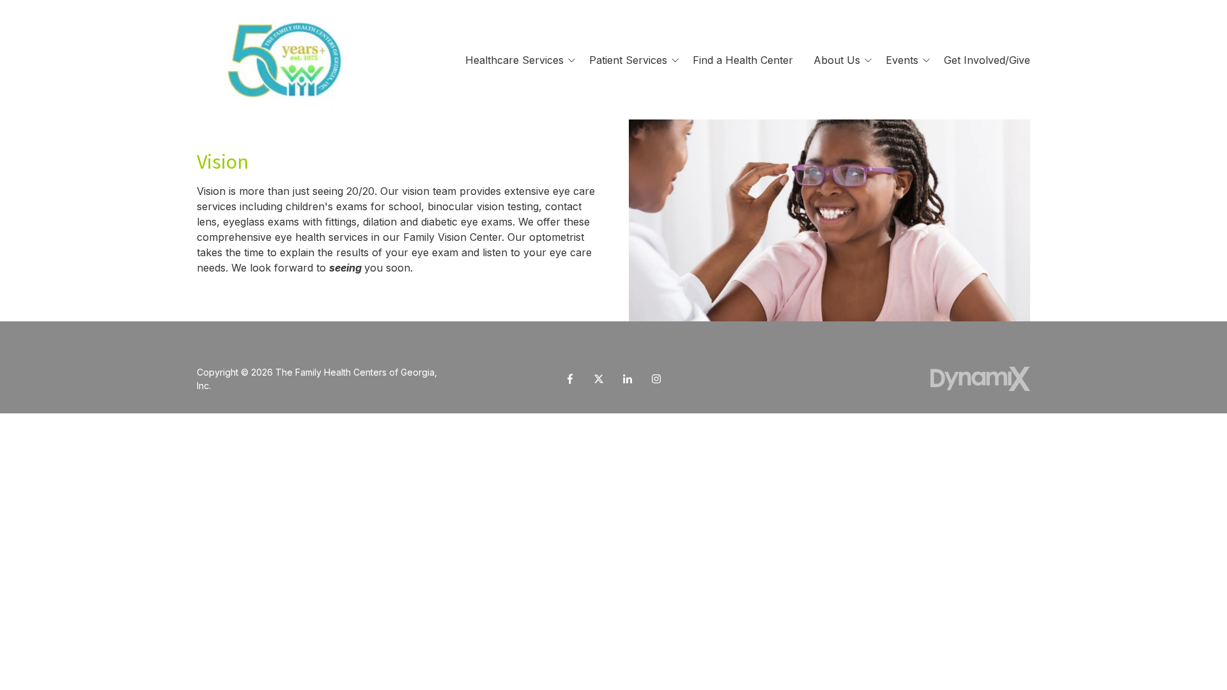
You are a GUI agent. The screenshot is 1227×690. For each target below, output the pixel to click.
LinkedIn (627, 379)
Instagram (656, 379)
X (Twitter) (599, 379)
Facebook (570, 379)
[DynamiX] (980, 378)
